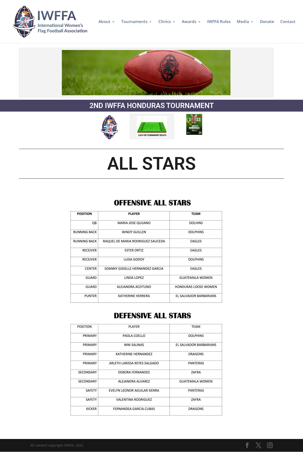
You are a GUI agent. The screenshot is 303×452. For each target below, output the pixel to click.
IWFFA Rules (219, 22)
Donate (267, 22)
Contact (287, 22)
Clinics (164, 22)
